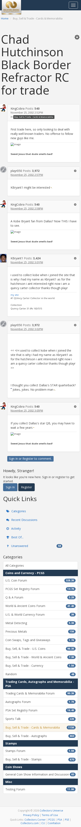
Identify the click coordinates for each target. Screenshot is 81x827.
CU (43, 823)
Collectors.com (30, 823)
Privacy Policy (31, 815)
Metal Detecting (39, 623)
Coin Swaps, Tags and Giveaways (39, 640)
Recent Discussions (23, 520)
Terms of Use (50, 815)
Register (27, 459)
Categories (18, 511)
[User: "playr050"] (3, 169)
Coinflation (54, 823)
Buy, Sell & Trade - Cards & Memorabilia (33, 117)
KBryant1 (17, 258)
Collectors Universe (51, 810)
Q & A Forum (39, 597)
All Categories (14, 565)
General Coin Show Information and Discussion (39, 774)
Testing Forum (39, 789)
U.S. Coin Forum (39, 580)
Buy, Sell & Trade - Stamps (39, 759)
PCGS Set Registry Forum (39, 589)
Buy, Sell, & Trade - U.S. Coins (39, 649)
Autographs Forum (39, 702)
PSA (60, 819)
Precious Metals (39, 631)
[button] (77, 37)
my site (15, 294)
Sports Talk (39, 719)
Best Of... (16, 537)
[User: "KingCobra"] (3, 108)
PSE (67, 819)
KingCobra (18, 108)
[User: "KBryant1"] (3, 258)
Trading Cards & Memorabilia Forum (39, 693)
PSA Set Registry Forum (39, 710)
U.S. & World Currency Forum (39, 614)
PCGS (51, 819)
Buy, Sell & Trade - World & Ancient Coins (39, 657)
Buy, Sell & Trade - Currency (39, 666)
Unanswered (35, 546)
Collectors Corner (35, 819)
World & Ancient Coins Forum (39, 606)
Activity (15, 528)
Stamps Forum (39, 751)
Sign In (13, 459)
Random (39, 674)
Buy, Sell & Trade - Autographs (39, 736)
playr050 (16, 171)
